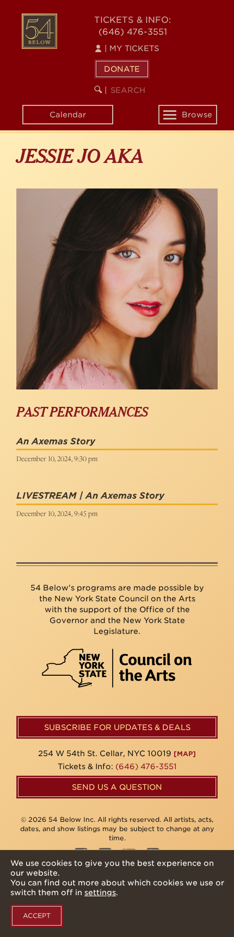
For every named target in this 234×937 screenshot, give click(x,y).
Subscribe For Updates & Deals (117, 727)
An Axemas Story (55, 441)
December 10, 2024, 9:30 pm (56, 458)
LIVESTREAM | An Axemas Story (90, 495)
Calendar (68, 114)
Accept (37, 915)
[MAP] (185, 754)
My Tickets (131, 48)
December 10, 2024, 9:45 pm (56, 513)
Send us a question (117, 787)
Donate (122, 69)
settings (100, 892)
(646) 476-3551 (132, 32)
